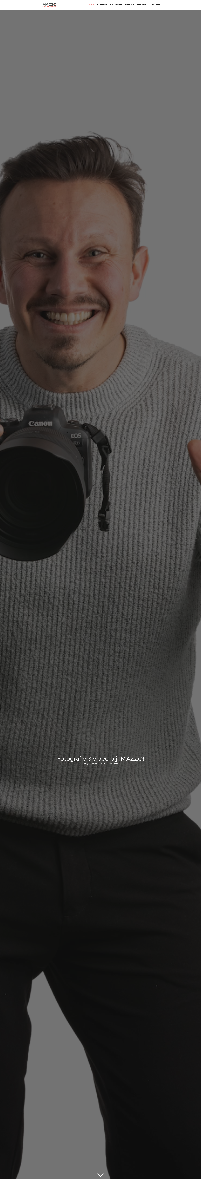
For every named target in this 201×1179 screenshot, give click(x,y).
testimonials (143, 5)
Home (92, 5)
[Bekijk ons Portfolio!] (100, 1175)
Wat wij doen (116, 5)
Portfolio (102, 5)
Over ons (129, 5)
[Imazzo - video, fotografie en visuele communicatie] (49, 5)
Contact (156, 5)
